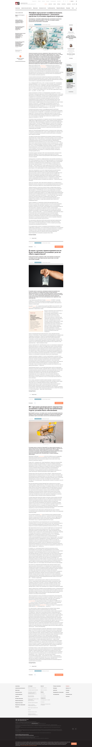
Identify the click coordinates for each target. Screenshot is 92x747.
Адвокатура (17, 8)
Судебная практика (51, 8)
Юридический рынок (61, 8)
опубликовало (43, 65)
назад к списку (34, 238)
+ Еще (72, 8)
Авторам (39, 1)
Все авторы (59, 1)
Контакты (43, 1)
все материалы (71, 91)
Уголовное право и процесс (46, 24)
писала (34, 306)
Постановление (32, 600)
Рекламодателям (53, 1)
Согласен (74, 743)
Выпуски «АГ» (34, 1)
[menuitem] (17, 8)
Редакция (47, 1)
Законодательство (42, 8)
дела (41, 514)
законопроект (43, 66)
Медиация (68, 8)
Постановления (48, 734)
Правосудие (35, 8)
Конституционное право (45, 694)
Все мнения (71, 58)
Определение (41, 456)
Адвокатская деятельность (26, 8)
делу (30, 602)
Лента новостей (19, 12)
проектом (31, 307)
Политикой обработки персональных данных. (29, 745)
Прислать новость (59, 246)
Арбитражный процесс (45, 418)
